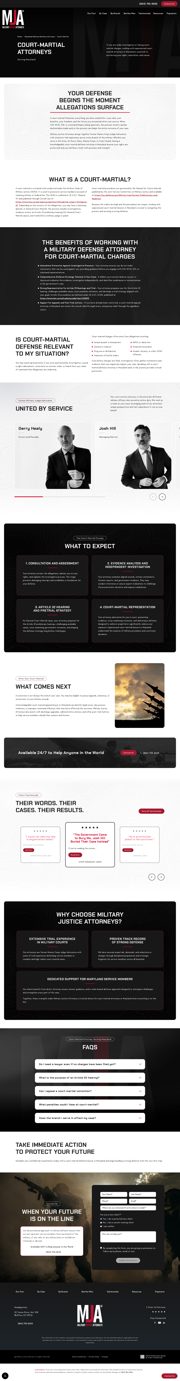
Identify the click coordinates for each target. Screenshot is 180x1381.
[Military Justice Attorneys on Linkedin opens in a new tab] (164, 1323)
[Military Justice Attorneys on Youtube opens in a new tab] (159, 1323)
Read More (28, 850)
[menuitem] (155, 1323)
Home (20, 36)
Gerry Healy (30, 428)
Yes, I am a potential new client (118, 1218)
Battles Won (130, 13)
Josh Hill (107, 428)
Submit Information (128, 1260)
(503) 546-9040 (127, 1372)
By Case (103, 13)
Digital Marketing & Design (156, 1357)
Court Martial (62, 36)
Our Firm (91, 13)
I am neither (108, 1226)
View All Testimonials (151, 811)
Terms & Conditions (79, 1357)
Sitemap (105, 1357)
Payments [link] (171, 13)
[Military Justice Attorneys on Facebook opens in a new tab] (155, 1323)
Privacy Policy (94, 1357)
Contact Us (169, 3)
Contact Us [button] (169, 1376)
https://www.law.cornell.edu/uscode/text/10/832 (64, 298)
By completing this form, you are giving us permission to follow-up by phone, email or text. (129, 1250)
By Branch (115, 13)
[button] (5, 1376)
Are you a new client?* (110, 1214)
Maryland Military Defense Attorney (40, 36)
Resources (158, 13)
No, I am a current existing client (118, 1222)
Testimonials (144, 13)
